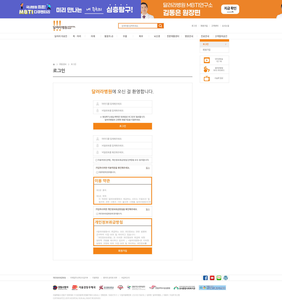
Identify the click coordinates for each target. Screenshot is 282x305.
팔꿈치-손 (108, 36)
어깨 (93, 36)
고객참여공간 (221, 36)
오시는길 (225, 25)
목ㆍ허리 (77, 36)
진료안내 (205, 36)
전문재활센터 (173, 36)
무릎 (125, 36)
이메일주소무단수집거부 (79, 278)
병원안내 (189, 36)
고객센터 (214, 25)
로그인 (194, 25)
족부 (141, 36)
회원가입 (204, 25)
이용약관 (95, 278)
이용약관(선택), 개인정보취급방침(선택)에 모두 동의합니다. (123, 160)
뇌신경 (157, 36)
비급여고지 (125, 278)
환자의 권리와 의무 (110, 278)
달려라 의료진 (60, 36)
